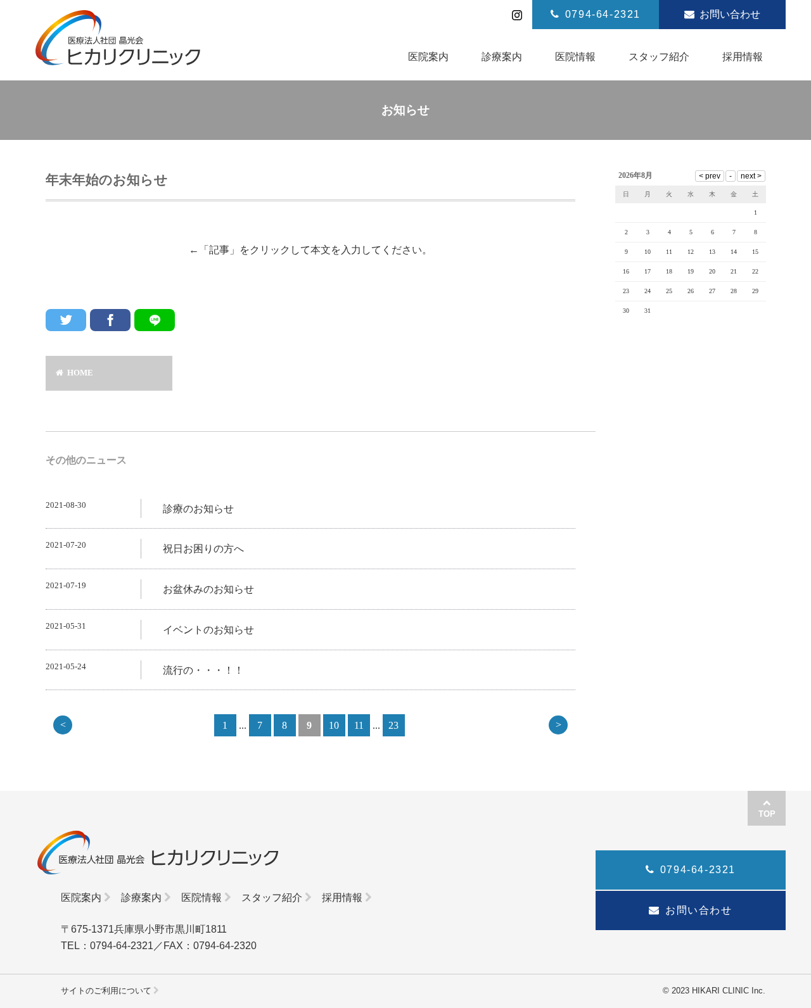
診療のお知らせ (198, 508)
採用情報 (342, 897)
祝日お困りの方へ (203, 548)
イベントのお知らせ (208, 629)
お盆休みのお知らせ (208, 589)
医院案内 (81, 897)
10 (334, 725)
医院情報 (201, 897)
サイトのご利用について (106, 990)
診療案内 (141, 897)
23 (393, 725)
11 (359, 725)
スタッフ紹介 (271, 897)
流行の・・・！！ (203, 670)
